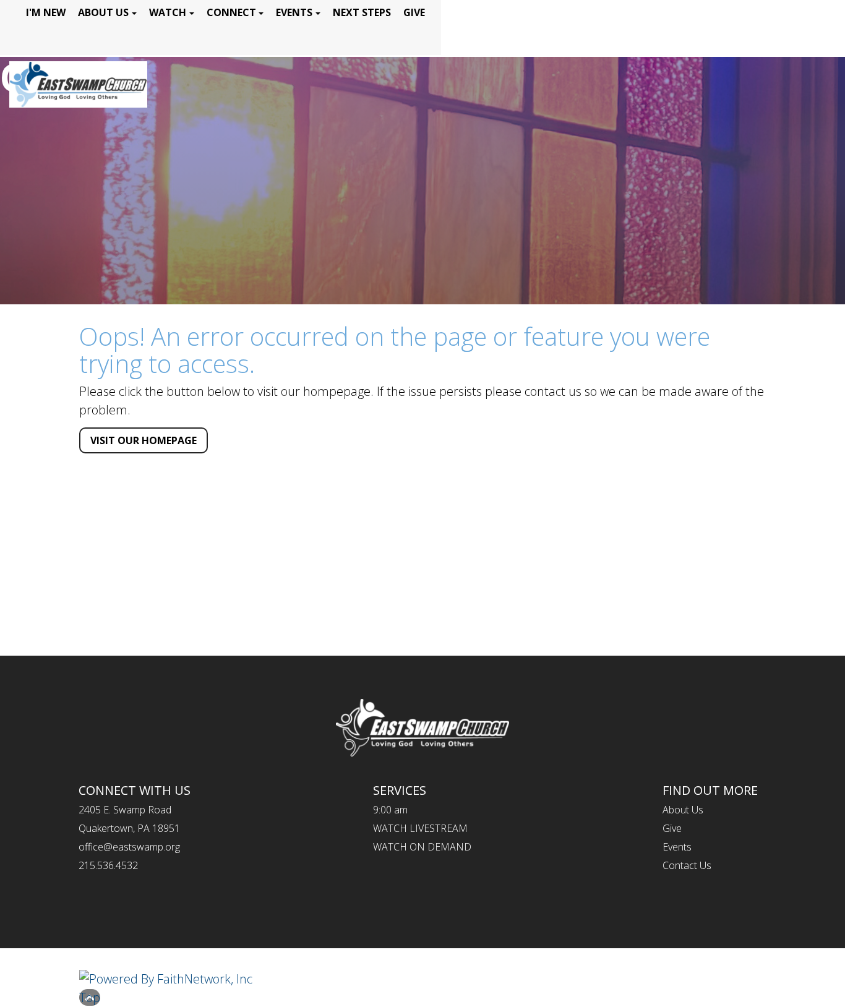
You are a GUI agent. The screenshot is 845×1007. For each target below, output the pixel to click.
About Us (103, 12)
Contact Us (687, 865)
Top (89, 997)
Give (414, 12)
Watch (167, 12)
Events (294, 12)
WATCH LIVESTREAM (420, 828)
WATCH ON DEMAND (422, 847)
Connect (231, 12)
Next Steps (362, 12)
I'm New (46, 12)
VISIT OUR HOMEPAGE (143, 440)
